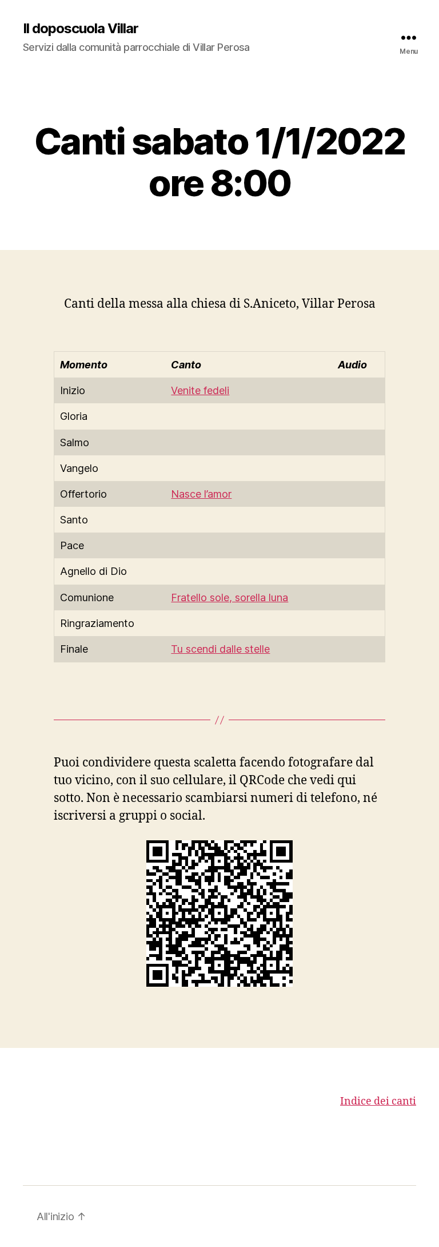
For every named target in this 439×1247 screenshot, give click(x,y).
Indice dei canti (378, 1101)
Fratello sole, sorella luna (229, 597)
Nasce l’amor (201, 494)
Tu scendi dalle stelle (220, 649)
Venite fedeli (200, 390)
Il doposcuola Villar (80, 28)
